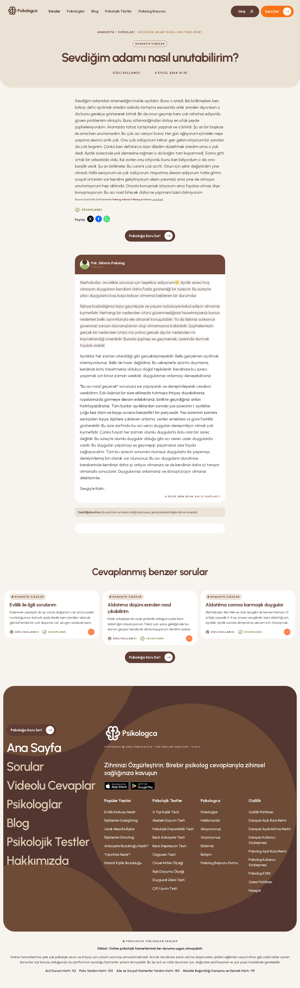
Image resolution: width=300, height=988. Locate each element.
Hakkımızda (38, 860)
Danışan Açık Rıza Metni (267, 820)
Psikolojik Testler (118, 11)
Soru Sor (272, 11)
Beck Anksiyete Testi (168, 837)
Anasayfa (105, 32)
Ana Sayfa (34, 748)
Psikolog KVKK (260, 873)
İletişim (206, 854)
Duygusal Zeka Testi (168, 880)
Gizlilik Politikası (261, 812)
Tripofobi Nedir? (117, 854)
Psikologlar (75, 11)
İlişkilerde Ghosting (119, 837)
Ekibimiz (207, 846)
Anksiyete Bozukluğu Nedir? (126, 846)
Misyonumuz (211, 829)
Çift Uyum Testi (164, 888)
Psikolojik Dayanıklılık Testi (173, 829)
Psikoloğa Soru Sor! (144, 236)
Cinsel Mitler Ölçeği (167, 863)
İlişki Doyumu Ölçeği (168, 871)
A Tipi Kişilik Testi (165, 812)
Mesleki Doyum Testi (168, 820)
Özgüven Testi (164, 854)
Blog (95, 11)
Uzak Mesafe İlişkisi (119, 829)
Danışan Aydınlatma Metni (270, 829)
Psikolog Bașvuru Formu (219, 863)
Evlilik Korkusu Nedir (119, 812)
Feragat (255, 890)
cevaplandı (157, 199)
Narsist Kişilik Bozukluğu (123, 863)
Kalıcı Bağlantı (207, 496)
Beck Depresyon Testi (169, 846)
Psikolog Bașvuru (152, 11)
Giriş (241, 11)
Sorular (54, 11)
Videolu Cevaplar (51, 785)
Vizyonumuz (210, 837)
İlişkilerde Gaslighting (121, 820)
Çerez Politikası (260, 882)
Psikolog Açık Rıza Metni (267, 851)
